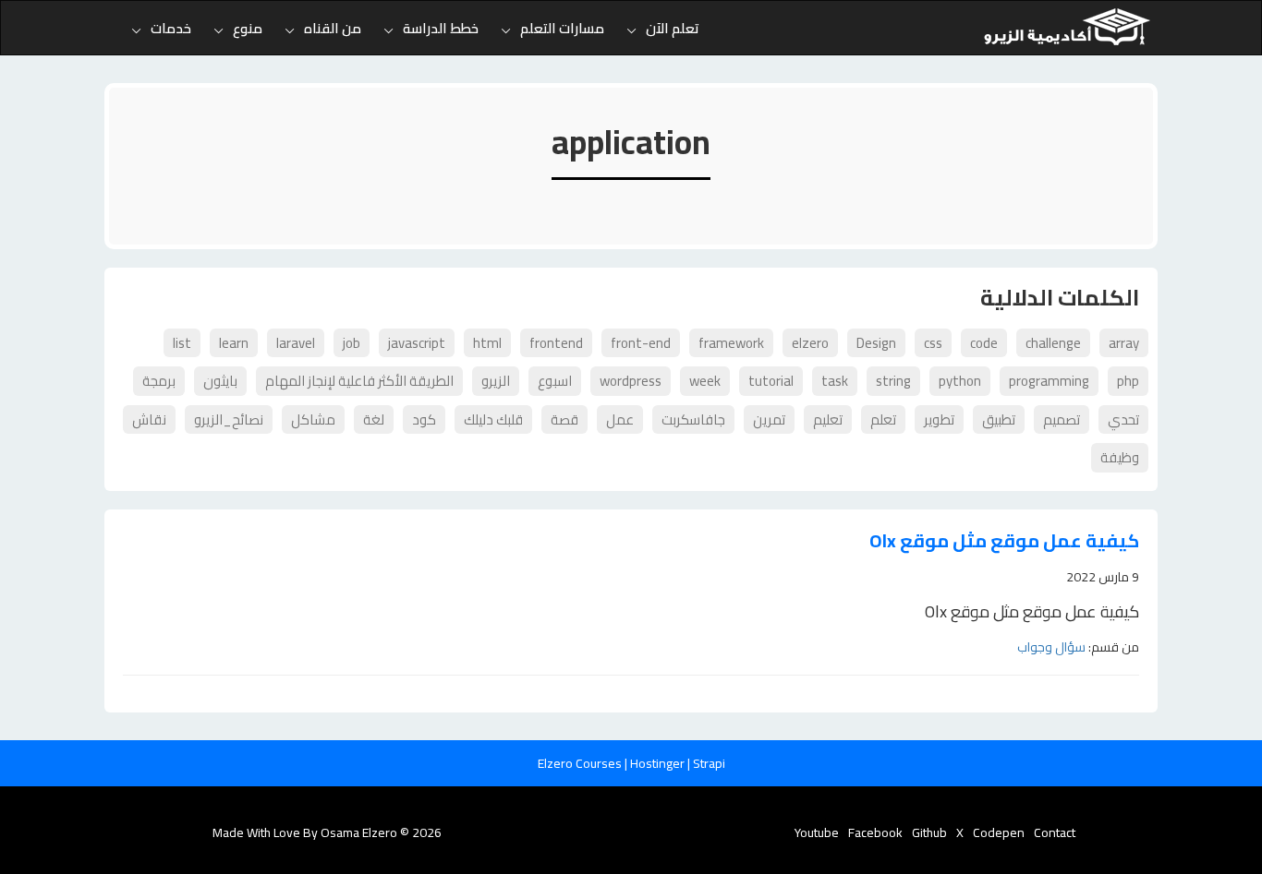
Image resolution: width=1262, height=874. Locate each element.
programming (1049, 380)
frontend (556, 342)
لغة (373, 419)
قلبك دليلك (493, 419)
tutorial (771, 380)
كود (424, 419)
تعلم (883, 419)
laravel (295, 342)
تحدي (1123, 419)
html (487, 342)
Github (929, 832)
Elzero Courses (581, 763)
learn (234, 342)
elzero (810, 342)
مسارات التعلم (562, 28)
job (351, 342)
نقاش (149, 419)
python (960, 380)
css (933, 342)
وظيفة (1119, 457)
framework (731, 342)
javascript (416, 342)
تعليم (828, 419)
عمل (620, 419)
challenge (1053, 342)
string (893, 380)
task (834, 380)
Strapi (709, 763)
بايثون (220, 380)
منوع (247, 28)
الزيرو (495, 380)
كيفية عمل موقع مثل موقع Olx (1004, 541)
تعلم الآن (672, 28)
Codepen (999, 832)
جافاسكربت (693, 419)
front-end (641, 342)
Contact (1054, 832)
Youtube (817, 832)
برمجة (159, 380)
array (1124, 342)
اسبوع (555, 380)
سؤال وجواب (1051, 647)
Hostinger (658, 763)
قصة (564, 419)
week (705, 380)
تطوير (939, 419)
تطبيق (998, 419)
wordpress (630, 380)
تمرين (769, 419)
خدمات (171, 28)
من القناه (332, 28)
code (984, 342)
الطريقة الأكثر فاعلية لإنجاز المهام (359, 380)
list (182, 342)
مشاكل (313, 419)
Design (876, 342)
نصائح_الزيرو (228, 419)
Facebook (875, 832)
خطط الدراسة (441, 28)
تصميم (1061, 419)
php (1128, 380)
